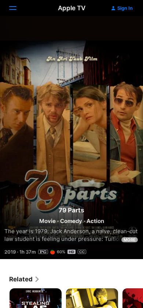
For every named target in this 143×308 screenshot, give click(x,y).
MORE (130, 239)
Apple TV (71, 8)
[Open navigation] (17, 8)
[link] (24, 279)
